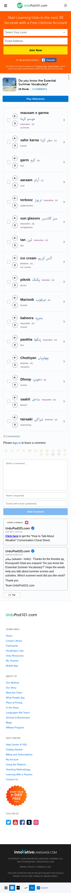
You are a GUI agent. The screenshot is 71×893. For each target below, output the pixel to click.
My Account (12, 759)
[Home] (32, 8)
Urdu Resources (15, 655)
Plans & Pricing (14, 702)
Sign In (17, 443)
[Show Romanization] (32, 888)
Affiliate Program (15, 727)
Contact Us (12, 779)
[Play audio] (15, 116)
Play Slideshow (35, 98)
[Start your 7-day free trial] (16, 795)
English (44, 888)
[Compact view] (6, 888)
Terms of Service (42, 876)
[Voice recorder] (15, 123)
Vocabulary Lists (15, 650)
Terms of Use (42, 66)
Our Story (11, 687)
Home (9, 635)
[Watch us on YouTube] (15, 822)
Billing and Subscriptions (19, 754)
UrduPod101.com (45, 862)
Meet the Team (14, 692)
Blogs (9, 722)
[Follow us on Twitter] (8, 822)
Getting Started (14, 749)
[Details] (64, 120)
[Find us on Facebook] (22, 822)
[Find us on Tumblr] (29, 822)
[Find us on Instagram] (36, 822)
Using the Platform (16, 764)
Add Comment (35, 511)
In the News (12, 707)
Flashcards (12, 645)
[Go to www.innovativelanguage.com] (35, 851)
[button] (65, 5)
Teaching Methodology (18, 769)
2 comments (39, 89)
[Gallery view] (18, 888)
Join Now (35, 50)
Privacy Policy (53, 66)
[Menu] (5, 5)
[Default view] (12, 888)
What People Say (15, 697)
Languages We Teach (18, 712)
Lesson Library (14, 640)
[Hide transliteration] (26, 888)
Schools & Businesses (18, 717)
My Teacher (12, 660)
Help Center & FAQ (16, 744)
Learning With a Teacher (19, 774)
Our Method (12, 682)
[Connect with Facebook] (49, 60)
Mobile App (12, 665)
